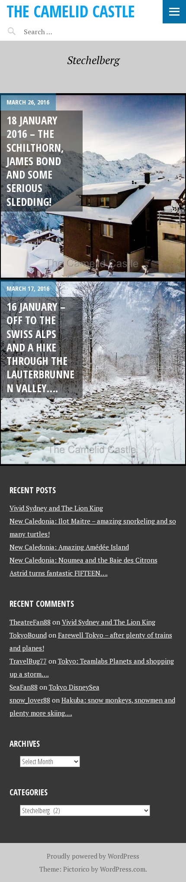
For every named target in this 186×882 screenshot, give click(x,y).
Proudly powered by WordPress (93, 856)
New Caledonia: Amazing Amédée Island (69, 547)
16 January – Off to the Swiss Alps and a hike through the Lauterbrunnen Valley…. (40, 347)
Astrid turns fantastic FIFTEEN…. (59, 573)
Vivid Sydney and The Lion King (56, 508)
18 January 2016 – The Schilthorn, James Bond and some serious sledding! (35, 161)
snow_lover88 (30, 700)
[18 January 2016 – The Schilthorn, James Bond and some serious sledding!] (93, 186)
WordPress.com (122, 869)
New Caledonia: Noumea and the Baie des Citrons (83, 560)
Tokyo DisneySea (74, 687)
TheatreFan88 (30, 622)
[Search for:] (59, 32)
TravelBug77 (28, 661)
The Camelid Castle (70, 11)
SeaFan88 (24, 687)
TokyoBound (28, 635)
